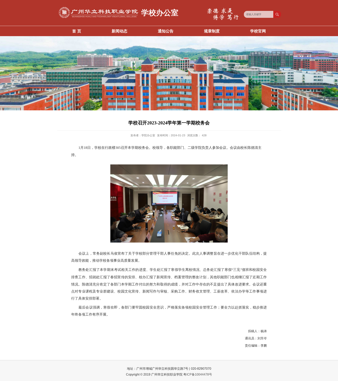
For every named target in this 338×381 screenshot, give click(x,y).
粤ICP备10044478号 (197, 374)
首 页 (76, 31)
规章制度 (212, 31)
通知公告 (165, 31)
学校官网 (258, 31)
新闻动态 (119, 31)
